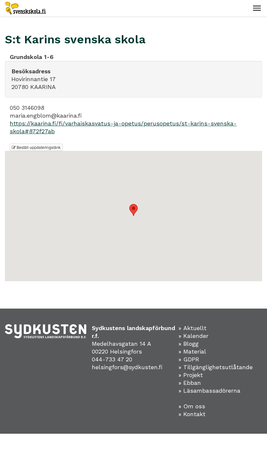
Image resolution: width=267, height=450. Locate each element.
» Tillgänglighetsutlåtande (215, 367)
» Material (192, 351)
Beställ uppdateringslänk (38, 147)
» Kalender (193, 335)
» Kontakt (191, 414)
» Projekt (190, 374)
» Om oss (191, 406)
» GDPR (188, 359)
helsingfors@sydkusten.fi (127, 367)
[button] (257, 8)
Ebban (192, 382)
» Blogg (188, 343)
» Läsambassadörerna (209, 390)
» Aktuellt (192, 328)
